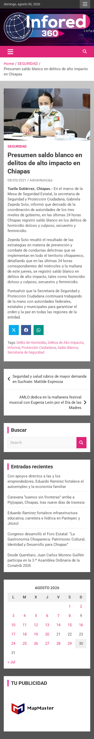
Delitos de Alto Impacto (65, 343)
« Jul (11, 662)
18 (25, 634)
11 (25, 625)
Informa (14, 348)
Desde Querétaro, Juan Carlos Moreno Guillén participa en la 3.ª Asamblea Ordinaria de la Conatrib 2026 (46, 560)
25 (25, 643)
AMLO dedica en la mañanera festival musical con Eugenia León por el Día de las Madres (45, 402)
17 (13, 634)
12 (36, 625)
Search (81, 442)
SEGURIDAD (17, 146)
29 (70, 643)
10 (13, 625)
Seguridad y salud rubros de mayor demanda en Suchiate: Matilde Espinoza (49, 379)
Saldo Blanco (68, 348)
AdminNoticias (41, 180)
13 (47, 625)
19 (36, 634)
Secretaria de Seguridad (26, 352)
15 (70, 625)
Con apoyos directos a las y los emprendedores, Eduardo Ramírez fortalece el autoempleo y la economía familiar (46, 481)
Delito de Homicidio (31, 343)
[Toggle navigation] (10, 51)
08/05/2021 (17, 180)
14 (58, 625)
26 (36, 643)
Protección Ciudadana (39, 348)
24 (13, 643)
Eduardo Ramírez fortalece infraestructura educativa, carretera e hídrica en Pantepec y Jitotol (44, 518)
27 (47, 643)
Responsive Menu (85, 4)
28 (58, 643)
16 (81, 625)
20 (47, 634)
